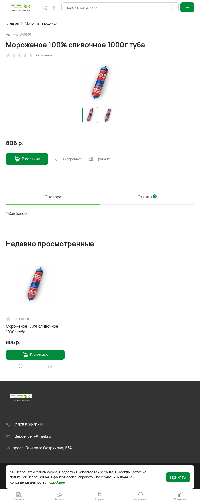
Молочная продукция (42, 23)
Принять (178, 477)
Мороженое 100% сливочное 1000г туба (32, 329)
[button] (187, 7)
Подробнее (56, 482)
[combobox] (120, 7)
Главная (12, 23)
